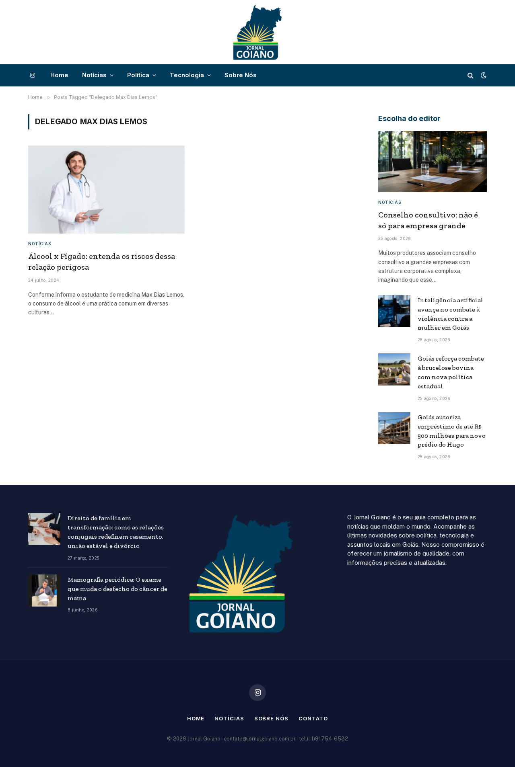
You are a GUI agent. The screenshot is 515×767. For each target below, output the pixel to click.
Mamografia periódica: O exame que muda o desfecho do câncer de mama (117, 589)
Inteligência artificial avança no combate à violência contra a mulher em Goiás (450, 314)
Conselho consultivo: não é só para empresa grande (428, 220)
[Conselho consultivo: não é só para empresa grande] (432, 161)
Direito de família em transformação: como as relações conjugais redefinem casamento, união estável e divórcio (116, 532)
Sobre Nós (241, 75)
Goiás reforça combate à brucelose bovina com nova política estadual (451, 372)
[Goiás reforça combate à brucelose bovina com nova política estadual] (394, 369)
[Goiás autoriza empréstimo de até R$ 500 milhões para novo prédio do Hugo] (394, 428)
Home (59, 75)
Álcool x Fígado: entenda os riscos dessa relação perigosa (101, 261)
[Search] (470, 75)
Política (138, 75)
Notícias (94, 75)
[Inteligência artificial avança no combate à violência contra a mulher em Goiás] (394, 311)
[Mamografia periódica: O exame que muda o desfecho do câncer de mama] (44, 590)
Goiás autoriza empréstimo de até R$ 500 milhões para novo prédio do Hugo (452, 431)
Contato (313, 718)
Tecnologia (187, 75)
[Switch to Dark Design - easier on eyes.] (483, 75)
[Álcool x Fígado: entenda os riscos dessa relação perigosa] (106, 190)
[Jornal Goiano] (257, 32)
